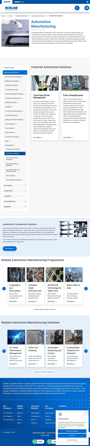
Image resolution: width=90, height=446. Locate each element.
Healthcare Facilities (11, 102)
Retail (6, 141)
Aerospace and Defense (13, 149)
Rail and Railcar (10, 175)
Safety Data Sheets (39, 432)
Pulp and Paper (9, 132)
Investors (48, 419)
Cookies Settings (72, 440)
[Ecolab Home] (9, 8)
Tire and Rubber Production (14, 180)
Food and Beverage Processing (14, 94)
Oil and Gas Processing (11, 137)
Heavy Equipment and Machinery (12, 164)
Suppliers (7, 207)
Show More (13, 301)
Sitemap (33, 423)
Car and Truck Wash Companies (12, 158)
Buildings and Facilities (11, 81)
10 (51, 309)
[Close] (86, 413)
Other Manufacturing (11, 115)
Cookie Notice (61, 427)
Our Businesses (9, 201)
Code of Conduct (50, 423)
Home (3, 16)
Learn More (37, 137)
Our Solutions (7, 413)
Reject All (72, 435)
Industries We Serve (22, 16)
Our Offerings (7, 416)
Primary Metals (9, 128)
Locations (7, 196)
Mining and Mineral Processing (14, 119)
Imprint (33, 419)
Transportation (9, 145)
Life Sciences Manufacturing (13, 111)
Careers (47, 416)
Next (86, 288)
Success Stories (8, 419)
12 (54, 309)
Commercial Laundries (11, 89)
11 (52, 309)
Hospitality (8, 107)
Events (19, 419)
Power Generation (10, 124)
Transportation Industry (38, 16)
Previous (4, 288)
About (10, 16)
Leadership (8, 191)
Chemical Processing (11, 85)
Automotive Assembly (12, 153)
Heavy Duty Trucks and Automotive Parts (12, 170)
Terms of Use (45, 435)
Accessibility (35, 413)
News (19, 423)
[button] (77, 8)
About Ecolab (9, 68)
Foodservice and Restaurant (13, 98)
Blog (18, 416)
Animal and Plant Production (13, 77)
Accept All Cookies (72, 431)
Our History (8, 185)
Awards (19, 413)
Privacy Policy (51, 432)
